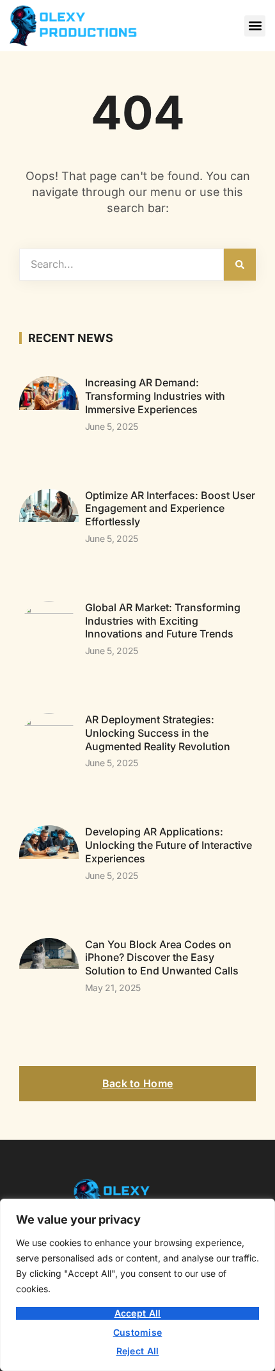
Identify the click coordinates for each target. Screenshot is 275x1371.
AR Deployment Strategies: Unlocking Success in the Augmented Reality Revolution (157, 733)
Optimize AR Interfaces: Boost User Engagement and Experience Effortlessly (170, 509)
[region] (137, 1285)
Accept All (137, 1313)
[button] (254, 26)
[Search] (240, 265)
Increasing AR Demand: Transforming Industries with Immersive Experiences (155, 396)
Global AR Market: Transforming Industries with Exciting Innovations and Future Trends (162, 621)
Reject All (137, 1350)
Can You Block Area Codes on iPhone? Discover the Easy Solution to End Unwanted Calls (162, 958)
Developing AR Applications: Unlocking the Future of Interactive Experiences (168, 845)
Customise (137, 1332)
